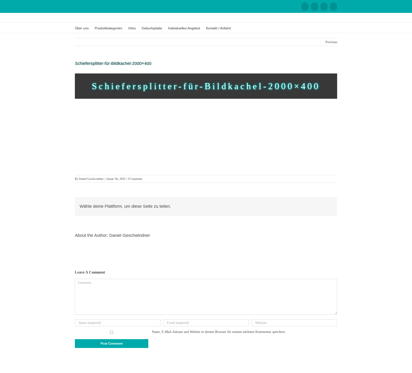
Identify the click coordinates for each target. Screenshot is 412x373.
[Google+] (324, 6)
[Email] (333, 6)
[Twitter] (323, 206)
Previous (331, 42)
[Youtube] (314, 6)
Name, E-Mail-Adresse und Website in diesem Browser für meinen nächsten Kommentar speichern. (219, 332)
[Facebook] (305, 6)
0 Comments (135, 179)
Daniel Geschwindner (91, 179)
